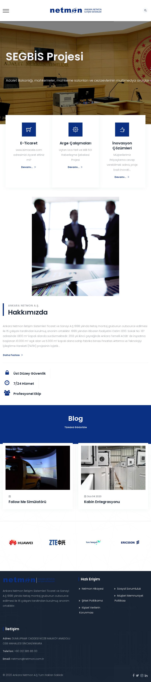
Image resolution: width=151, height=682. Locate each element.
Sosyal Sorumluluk (129, 589)
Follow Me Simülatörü (27, 501)
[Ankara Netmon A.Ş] (75, 10)
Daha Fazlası (11, 355)
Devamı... (27, 167)
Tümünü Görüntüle (75, 427)
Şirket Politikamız (92, 600)
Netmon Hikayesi (92, 589)
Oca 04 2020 (94, 496)
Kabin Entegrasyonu (102, 501)
